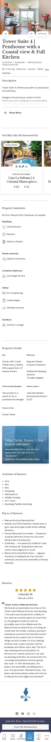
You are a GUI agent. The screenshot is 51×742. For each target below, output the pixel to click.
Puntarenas (20, 62)
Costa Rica (7, 62)
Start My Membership (25, 727)
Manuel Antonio (35, 62)
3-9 (21, 167)
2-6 (9, 69)
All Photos (42, 34)
